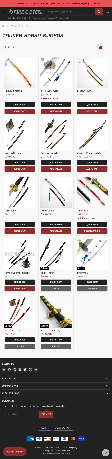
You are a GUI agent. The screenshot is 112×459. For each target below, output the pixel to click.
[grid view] (100, 47)
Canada (62, 428)
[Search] (99, 11)
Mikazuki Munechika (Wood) (90, 153)
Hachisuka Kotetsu (13, 91)
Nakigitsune (10, 210)
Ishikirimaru (82, 273)
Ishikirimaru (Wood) (50, 91)
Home (5, 26)
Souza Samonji (48, 210)
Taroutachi (82, 210)
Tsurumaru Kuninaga (51, 330)
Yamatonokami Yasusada (17, 273)
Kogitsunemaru (84, 91)
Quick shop (19, 104)
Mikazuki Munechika (50, 153)
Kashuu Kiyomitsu (13, 330)
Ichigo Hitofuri (47, 273)
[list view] (106, 47)
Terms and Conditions (53, 447)
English (43, 428)
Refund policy (71, 447)
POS (44, 454)
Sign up (46, 414)
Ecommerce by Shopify (60, 454)
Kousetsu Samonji (13, 153)
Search (38, 447)
